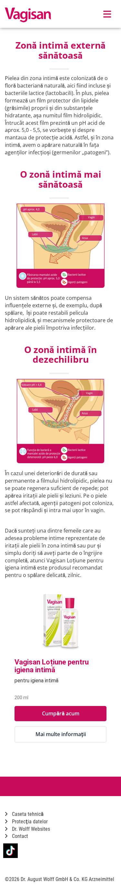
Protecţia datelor (29, 821)
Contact (19, 836)
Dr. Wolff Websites (30, 829)
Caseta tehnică (27, 814)
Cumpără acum (60, 713)
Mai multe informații (60, 734)
